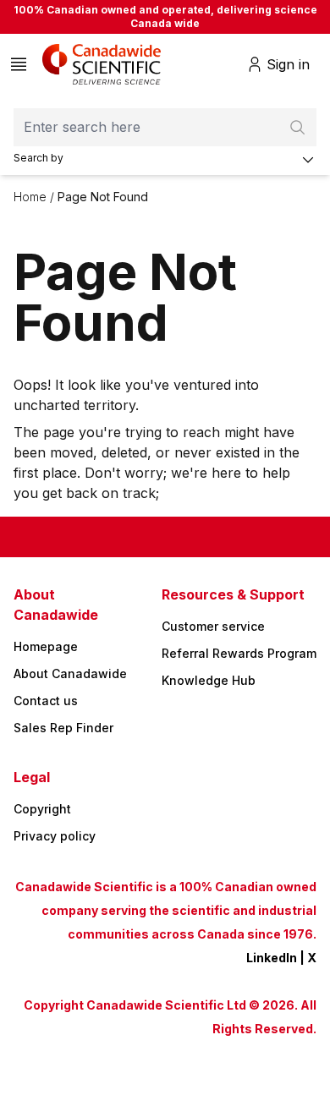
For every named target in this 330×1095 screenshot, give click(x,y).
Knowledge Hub (209, 680)
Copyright (42, 809)
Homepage (46, 646)
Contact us (46, 700)
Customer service (213, 626)
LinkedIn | (276, 957)
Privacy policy (55, 836)
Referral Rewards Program (239, 653)
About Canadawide (70, 673)
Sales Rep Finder (63, 727)
